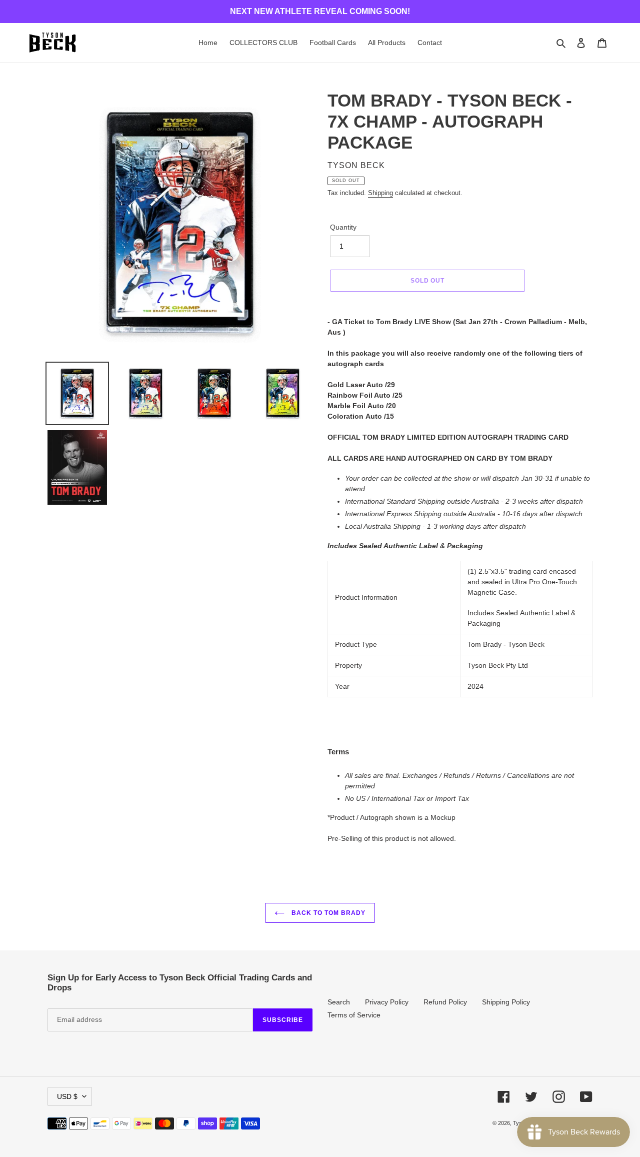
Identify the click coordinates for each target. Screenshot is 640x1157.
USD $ (67, 1096)
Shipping (380, 193)
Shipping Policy (506, 1002)
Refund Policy (445, 1002)
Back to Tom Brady (327, 912)
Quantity (343, 227)
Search (339, 1002)
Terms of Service (354, 1015)
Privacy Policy (386, 1002)
